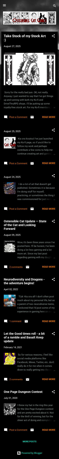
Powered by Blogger (31, 453)
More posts (30, 441)
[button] (53, 36)
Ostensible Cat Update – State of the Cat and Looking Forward (25, 225)
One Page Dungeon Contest (23, 392)
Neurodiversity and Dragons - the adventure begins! (24, 281)
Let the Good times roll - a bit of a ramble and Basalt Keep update (24, 337)
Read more (48, 117)
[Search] (54, 6)
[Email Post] (32, 118)
